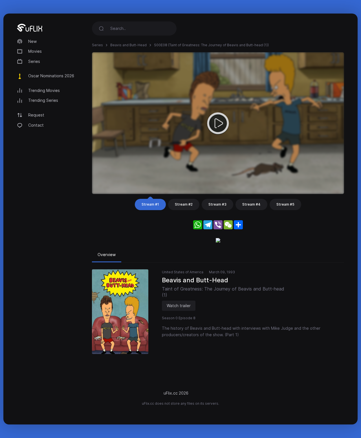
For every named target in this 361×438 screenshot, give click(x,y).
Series (34, 61)
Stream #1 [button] (150, 204)
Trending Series (43, 100)
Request (36, 115)
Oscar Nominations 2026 (51, 75)
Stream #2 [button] (184, 204)
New (32, 41)
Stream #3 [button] (217, 204)
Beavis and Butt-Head (128, 45)
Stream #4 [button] (251, 204)
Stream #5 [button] (285, 204)
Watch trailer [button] (179, 305)
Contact (36, 125)
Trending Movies (44, 90)
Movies (35, 51)
